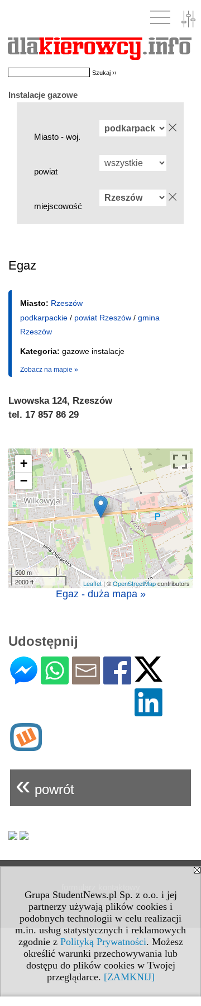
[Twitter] (148, 676)
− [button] (23, 481)
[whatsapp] (55, 679)
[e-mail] (86, 679)
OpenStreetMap (134, 583)
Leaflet (92, 583)
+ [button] (23, 463)
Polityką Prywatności (103, 941)
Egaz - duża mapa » (101, 593)
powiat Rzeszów (102, 317)
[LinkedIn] (148, 711)
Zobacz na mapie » (49, 370)
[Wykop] (26, 746)
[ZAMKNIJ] (129, 977)
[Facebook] (117, 679)
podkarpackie (44, 317)
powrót (45, 785)
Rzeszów (67, 303)
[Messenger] (23, 679)
